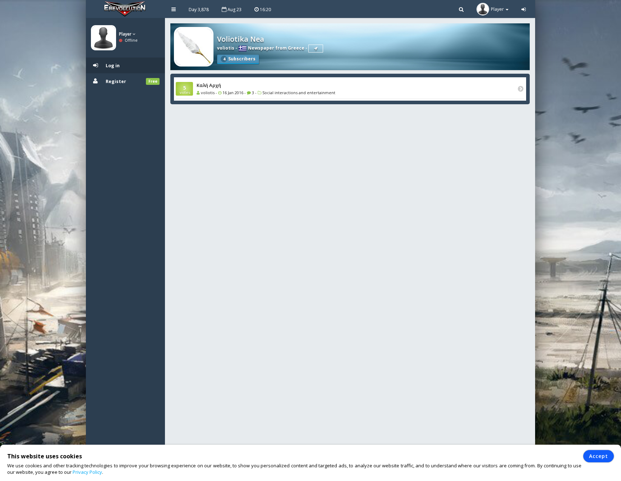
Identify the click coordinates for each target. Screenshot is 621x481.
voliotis (225, 48)
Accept (598, 456)
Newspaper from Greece (275, 48)
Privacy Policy (87, 472)
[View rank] (315, 48)
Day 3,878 (199, 9)
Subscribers (239, 59)
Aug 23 (234, 9)
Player (126, 34)
